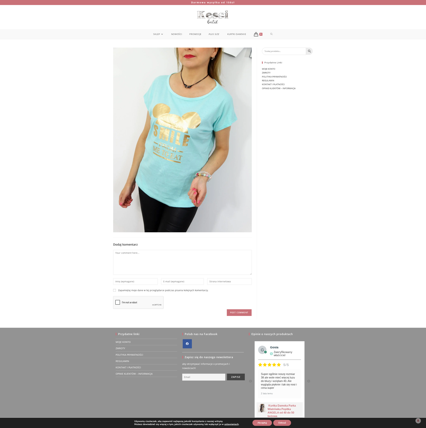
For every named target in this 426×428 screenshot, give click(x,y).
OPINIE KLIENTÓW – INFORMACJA (279, 88)
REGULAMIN (268, 80)
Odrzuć (282, 422)
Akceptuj (262, 422)
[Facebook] (187, 343)
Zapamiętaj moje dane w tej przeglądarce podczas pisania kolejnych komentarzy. (163, 290)
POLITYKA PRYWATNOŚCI (274, 76)
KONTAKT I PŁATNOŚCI (273, 84)
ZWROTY (266, 72)
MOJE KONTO (268, 68)
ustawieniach (231, 424)
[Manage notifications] (418, 420)
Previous (250, 381)
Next (308, 381)
